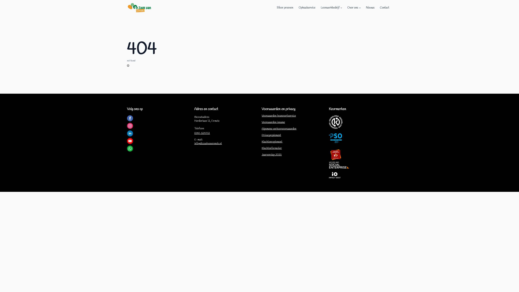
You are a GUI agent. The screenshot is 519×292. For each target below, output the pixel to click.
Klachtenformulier (272, 148)
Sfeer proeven (285, 8)
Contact (384, 8)
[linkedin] (130, 133)
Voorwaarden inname (273, 122)
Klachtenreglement (272, 142)
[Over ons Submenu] (360, 8)
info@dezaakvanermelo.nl (208, 143)
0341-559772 (202, 133)
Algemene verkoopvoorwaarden (279, 129)
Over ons (352, 8)
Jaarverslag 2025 (272, 155)
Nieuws (370, 8)
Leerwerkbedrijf (330, 8)
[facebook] (130, 118)
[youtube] (130, 141)
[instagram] (130, 126)
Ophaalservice (307, 8)
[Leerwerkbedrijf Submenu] (342, 8)
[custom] (130, 149)
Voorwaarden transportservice (279, 116)
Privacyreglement (271, 135)
